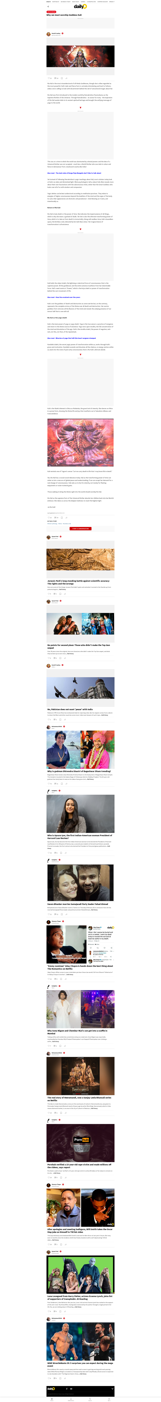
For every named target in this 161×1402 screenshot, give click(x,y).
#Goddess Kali (67, 523)
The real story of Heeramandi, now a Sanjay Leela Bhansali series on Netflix (79, 1099)
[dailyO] (80, 6)
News (53, 728)
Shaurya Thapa (56, 921)
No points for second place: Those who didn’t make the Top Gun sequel (78, 646)
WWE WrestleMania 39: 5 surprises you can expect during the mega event (80, 1364)
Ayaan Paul (55, 536)
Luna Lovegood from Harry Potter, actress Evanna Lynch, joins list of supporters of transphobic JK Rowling (79, 1297)
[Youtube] (70, 1389)
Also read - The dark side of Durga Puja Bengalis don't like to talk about (74, 173)
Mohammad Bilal (57, 726)
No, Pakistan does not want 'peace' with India (70, 709)
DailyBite (54, 790)
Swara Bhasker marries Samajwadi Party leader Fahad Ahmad (77, 904)
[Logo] (51, 1389)
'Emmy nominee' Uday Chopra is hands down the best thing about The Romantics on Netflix (80, 967)
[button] (62, 33)
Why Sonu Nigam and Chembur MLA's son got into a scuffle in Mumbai (77, 1032)
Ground (53, 1320)
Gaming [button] (83, 1)
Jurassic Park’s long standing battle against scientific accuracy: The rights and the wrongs (78, 582)
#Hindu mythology (52, 523)
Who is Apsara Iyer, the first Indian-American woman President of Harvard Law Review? (79, 837)
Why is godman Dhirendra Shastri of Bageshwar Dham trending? (79, 771)
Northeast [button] (55, 1)
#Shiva (60, 523)
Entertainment (55, 861)
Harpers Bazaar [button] (102, 1)
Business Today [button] (66, 1)
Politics (53, 667)
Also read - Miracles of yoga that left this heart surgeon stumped (71, 338)
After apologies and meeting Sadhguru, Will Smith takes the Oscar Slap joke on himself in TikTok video (79, 1230)
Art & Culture (51, 12)
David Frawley (56, 33)
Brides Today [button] (113, 1)
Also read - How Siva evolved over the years (63, 297)
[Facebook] (67, 1389)
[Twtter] (63, 1389)
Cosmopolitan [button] (91, 1)
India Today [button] (75, 1)
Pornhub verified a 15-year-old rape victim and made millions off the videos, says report (79, 1166)
